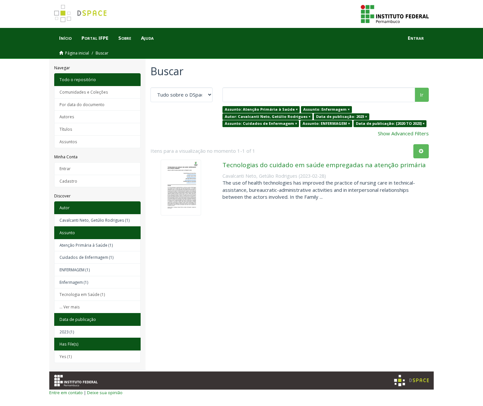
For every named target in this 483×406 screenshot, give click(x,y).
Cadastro (68, 181)
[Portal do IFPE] (395, 13)
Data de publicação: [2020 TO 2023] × (390, 123)
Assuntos (68, 141)
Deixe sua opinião (105, 392)
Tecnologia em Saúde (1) (82, 294)
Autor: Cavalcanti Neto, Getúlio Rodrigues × (267, 116)
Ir (422, 94)
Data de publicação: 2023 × (341, 116)
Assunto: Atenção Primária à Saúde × (261, 109)
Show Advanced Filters (403, 133)
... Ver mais (69, 306)
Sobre (124, 37)
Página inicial (77, 53)
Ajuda (147, 37)
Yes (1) (65, 356)
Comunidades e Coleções (83, 92)
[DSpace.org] (411, 380)
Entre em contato (66, 392)
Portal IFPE (94, 37)
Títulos (65, 129)
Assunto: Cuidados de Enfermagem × (261, 123)
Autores (66, 116)
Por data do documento (81, 104)
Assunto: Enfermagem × (326, 109)
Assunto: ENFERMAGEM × (326, 123)
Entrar (65, 168)
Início (65, 37)
